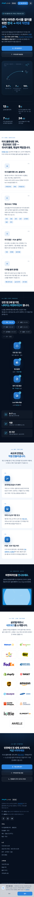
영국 (9, 327)
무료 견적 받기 (23, 3)
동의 (25, 893)
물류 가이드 (4, 870)
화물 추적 (4, 867)
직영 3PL (24, 519)
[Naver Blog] (12, 818)
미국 (9, 322)
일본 (26, 332)
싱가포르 (11, 332)
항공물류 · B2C (6, 830)
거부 (9, 893)
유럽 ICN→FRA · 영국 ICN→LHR (10, 849)
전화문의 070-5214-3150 (18, 779)
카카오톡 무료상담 (18, 54)
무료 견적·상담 (5, 864)
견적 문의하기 (18, 48)
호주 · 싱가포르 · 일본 (7, 852)
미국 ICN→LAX (6, 846)
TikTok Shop (28, 37)
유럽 (24, 322)
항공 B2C (21, 755)
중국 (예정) (4, 855)
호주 (24, 327)
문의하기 (28, 889)
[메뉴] (30, 3)
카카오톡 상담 (5, 873)
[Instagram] (7, 818)
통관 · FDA (4, 836)
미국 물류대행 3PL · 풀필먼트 (9, 827)
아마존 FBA (5, 152)
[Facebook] (3, 818)
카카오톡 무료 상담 (18, 773)
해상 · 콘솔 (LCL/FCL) (7, 833)
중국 (8, 336)
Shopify (21, 37)
